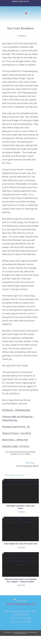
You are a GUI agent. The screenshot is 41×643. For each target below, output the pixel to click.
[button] (37, 14)
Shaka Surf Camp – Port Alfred (16, 433)
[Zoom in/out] (1, 638)
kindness (14, 454)
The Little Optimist (24, 454)
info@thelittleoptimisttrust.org (20, 604)
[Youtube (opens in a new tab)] (24, 4)
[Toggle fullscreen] (3, 638)
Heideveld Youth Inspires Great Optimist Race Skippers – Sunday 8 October (20, 580)
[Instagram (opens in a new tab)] (19, 4)
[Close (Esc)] (7, 638)
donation (21, 452)
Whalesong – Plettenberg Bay (16, 410)
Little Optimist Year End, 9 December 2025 (20, 544)
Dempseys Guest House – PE (16, 426)
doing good (13, 452)
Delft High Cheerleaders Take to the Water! (20, 507)
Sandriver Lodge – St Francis (15, 446)
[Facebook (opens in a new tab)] (15, 4)
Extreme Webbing (20, 633)
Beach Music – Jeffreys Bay (15, 439)
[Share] (5, 638)
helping (32, 452)
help (27, 452)
